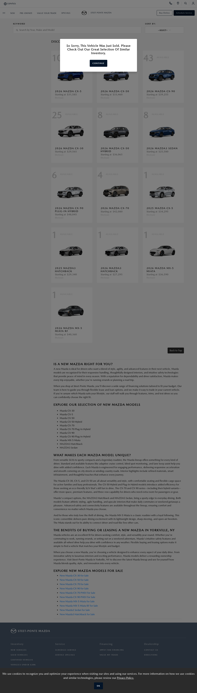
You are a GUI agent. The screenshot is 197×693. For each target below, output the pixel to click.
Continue (98, 63)
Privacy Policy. (125, 677)
